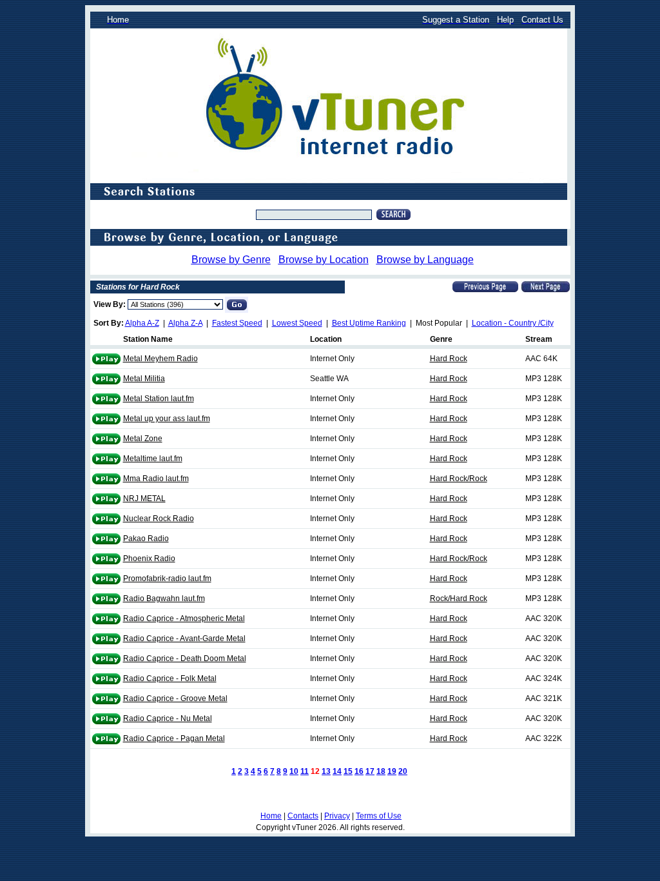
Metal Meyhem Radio (160, 358)
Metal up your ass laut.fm (166, 418)
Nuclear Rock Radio (158, 518)
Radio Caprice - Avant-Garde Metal (184, 638)
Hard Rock (448, 358)
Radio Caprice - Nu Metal (167, 718)
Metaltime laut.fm (152, 458)
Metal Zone (142, 438)
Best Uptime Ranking (369, 323)
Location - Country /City (513, 323)
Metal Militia (144, 378)
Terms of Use (379, 815)
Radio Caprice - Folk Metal (170, 678)
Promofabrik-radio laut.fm (167, 578)
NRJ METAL (144, 498)
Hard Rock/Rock (458, 478)
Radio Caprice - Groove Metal (175, 698)
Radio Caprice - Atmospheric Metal (184, 618)
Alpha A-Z (142, 323)
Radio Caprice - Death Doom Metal (184, 658)
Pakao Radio (146, 538)
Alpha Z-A (185, 323)
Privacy (337, 815)
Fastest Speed (237, 323)
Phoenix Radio (149, 558)
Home (271, 815)
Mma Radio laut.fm (156, 478)
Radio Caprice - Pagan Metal (174, 738)
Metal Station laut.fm (158, 398)
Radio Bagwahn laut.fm (164, 598)
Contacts (302, 815)
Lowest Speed (297, 323)
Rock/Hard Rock (458, 598)
